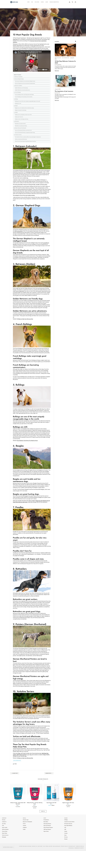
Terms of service (5, 835)
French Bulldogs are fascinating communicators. (24, 96)
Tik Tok (24, 823)
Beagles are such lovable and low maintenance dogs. (24, 107)
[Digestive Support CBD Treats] (68, 792)
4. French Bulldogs (17, 92)
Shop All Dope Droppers (48, 827)
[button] (32, 2)
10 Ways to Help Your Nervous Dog (25, 319)
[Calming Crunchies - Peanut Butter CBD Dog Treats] (18, 792)
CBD (65, 829)
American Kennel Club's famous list (34, 171)
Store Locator (4, 827)
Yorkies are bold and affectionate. (21, 139)
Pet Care (66, 837)
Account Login (25, 819)
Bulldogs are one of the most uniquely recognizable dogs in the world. (27, 101)
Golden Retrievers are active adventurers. (22, 90)
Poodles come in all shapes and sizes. (21, 119)
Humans (65, 833)
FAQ (3, 825)
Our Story (4, 823)
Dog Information (17, 760)
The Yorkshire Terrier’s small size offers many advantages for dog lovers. (28, 136)
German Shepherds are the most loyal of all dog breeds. (25, 83)
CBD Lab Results (5, 829)
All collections (46, 819)
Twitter (24, 829)
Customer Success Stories (69, 821)
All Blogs (66, 819)
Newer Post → (49, 773)
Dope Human (46, 831)
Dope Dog (15, 39)
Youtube (24, 825)
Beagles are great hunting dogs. (20, 110)
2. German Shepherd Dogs (19, 78)
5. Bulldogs (16, 99)
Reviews (3, 819)
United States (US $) (7, 847)
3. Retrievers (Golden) (18, 85)
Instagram (25, 827)
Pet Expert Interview (68, 823)
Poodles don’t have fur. (19, 116)
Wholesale (4, 837)
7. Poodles (16, 112)
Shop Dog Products (47, 823)
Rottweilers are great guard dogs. (21, 125)
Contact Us (4, 821)
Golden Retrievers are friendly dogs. (21, 87)
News (65, 835)
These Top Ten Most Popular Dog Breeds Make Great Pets (25, 141)
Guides (65, 831)
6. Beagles (16, 105)
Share (15, 763)
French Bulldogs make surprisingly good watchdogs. (24, 94)
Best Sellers (46, 821)
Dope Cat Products (47, 825)
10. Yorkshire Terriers (18, 134)
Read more (57, 70)
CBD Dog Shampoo (47, 829)
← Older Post (14, 773)
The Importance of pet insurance (64, 91)
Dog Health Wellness (68, 825)
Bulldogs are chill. (18, 103)
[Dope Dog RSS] (75, 41)
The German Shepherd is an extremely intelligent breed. (25, 81)
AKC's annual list (18, 231)
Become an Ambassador (27, 821)
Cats (65, 827)
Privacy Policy (4, 831)
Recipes (65, 839)
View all (43, 811)
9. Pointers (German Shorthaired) (20, 128)
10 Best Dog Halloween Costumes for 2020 (65, 62)
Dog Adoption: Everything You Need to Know (27, 440)
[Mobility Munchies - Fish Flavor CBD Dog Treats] (34, 792)
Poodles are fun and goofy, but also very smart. (23, 114)
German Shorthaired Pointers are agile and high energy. (25, 132)
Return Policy (4, 833)
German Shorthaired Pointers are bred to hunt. (23, 130)
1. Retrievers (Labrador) (18, 76)
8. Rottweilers (16, 121)
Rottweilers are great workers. (20, 123)
